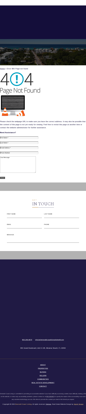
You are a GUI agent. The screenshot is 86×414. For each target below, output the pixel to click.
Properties (43, 368)
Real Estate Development (43, 383)
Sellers (43, 375)
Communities (43, 379)
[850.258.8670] (43, 2)
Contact (43, 386)
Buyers (43, 372)
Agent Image (78, 404)
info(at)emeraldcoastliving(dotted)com (49, 340)
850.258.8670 (27, 340)
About (43, 365)
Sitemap (48, 404)
